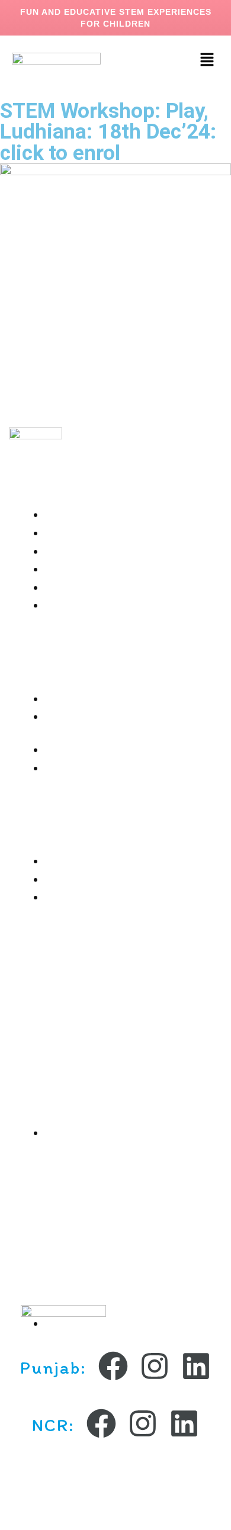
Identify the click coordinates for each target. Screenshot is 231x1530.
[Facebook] (113, 1366)
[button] (207, 60)
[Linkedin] (196, 1366)
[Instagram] (154, 1366)
